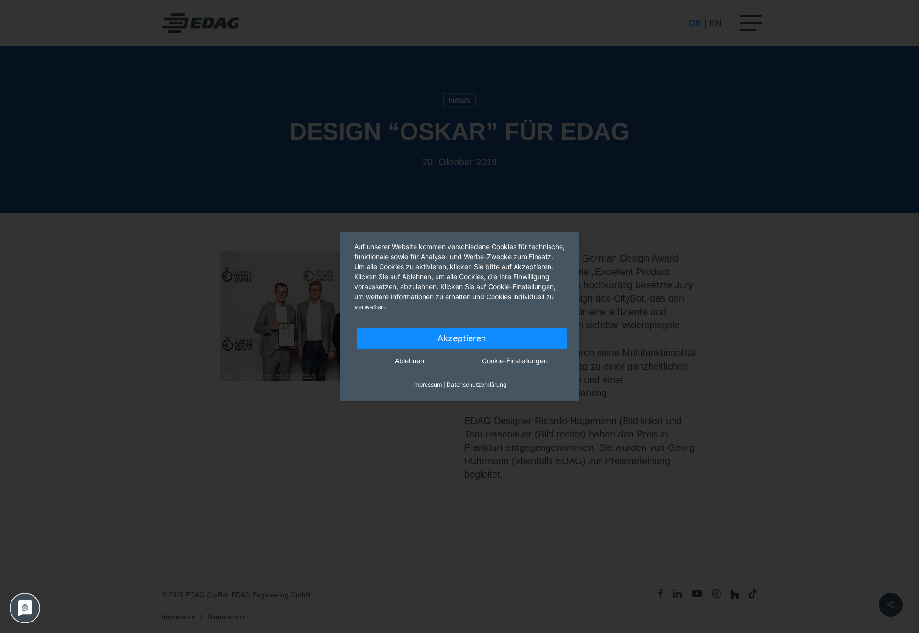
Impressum (427, 384)
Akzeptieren (461, 338)
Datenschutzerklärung (476, 384)
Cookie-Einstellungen (515, 361)
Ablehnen (409, 361)
